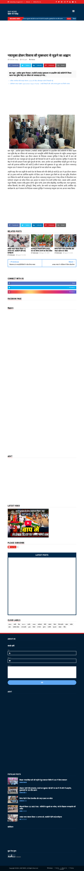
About (28, 2)
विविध (65, 627)
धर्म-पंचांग (39, 627)
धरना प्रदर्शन (23, 627)
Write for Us (37, 2)
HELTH (23, 624)
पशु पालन (54, 627)
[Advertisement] (42, 35)
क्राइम (66, 624)
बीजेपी (45, 624)
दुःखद (29, 627)
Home (57, 868)
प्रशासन (50, 624)
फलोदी (15, 624)
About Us (64, 868)
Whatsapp (50, 868)
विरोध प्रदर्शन (60, 624)
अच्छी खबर (40, 624)
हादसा (10, 627)
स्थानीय (28, 624)
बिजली (34, 627)
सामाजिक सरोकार (16, 627)
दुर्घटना (44, 627)
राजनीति (49, 627)
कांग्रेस (71, 624)
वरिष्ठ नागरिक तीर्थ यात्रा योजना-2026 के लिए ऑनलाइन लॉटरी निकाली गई (31, 81)
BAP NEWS (12, 11)
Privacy (72, 868)
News (54, 19)
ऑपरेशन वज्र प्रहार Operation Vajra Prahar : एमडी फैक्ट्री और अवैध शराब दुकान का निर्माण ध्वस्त (40, 84)
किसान (55, 624)
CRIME (34, 624)
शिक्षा (19, 624)
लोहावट (60, 627)
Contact (62, 869)
